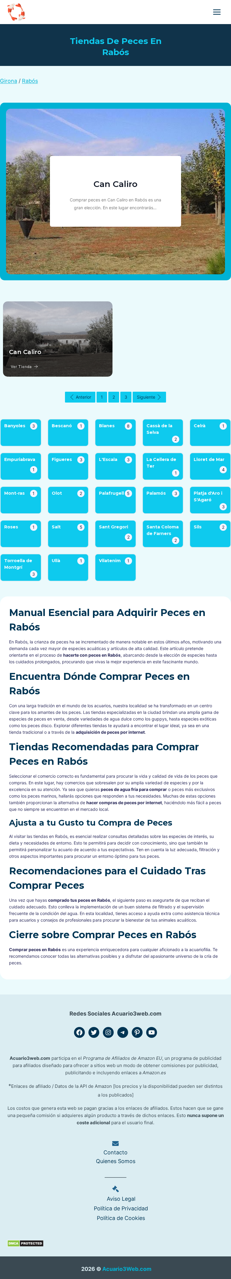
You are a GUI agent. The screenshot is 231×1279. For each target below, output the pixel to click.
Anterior (83, 397)
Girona (8, 81)
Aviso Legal (121, 1199)
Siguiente (146, 397)
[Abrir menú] (217, 12)
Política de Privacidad (121, 1208)
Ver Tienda (21, 366)
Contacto (115, 1152)
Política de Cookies (121, 1218)
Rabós (30, 81)
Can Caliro (115, 184)
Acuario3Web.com (126, 1269)
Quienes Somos (115, 1161)
